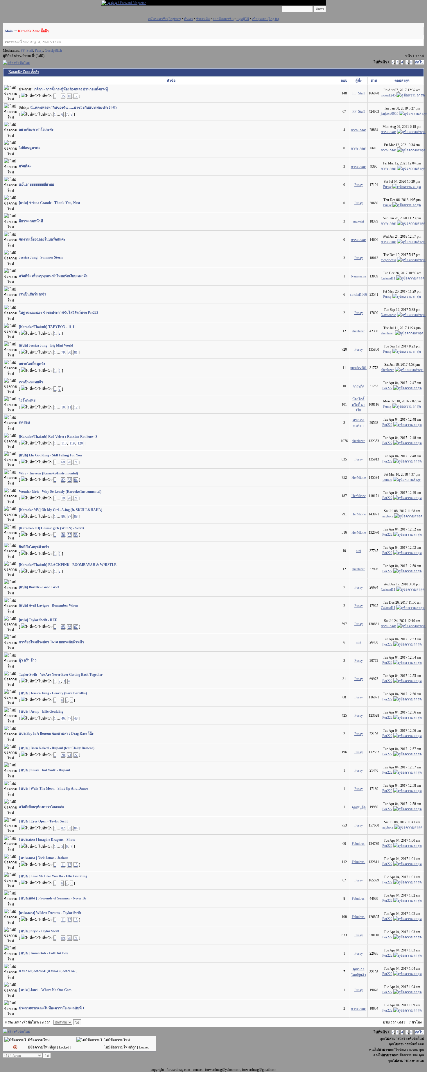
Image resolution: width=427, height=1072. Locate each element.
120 (80, 443)
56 (63, 535)
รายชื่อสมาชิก (223, 19)
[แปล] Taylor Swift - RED (38, 620)
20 (69, 498)
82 (63, 480)
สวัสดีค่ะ (25, 166)
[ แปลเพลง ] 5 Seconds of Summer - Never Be (52, 898)
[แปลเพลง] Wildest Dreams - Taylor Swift (50, 913)
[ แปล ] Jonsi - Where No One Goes (45, 990)
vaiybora (387, 516)
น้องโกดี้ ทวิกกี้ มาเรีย (358, 404)
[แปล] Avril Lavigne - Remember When (48, 605)
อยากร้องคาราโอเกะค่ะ (36, 130)
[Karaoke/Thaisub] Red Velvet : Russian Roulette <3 (58, 437)
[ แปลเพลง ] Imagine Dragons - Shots (47, 840)
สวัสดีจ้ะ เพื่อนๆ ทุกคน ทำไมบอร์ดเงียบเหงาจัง (53, 276)
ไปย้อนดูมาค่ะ (29, 148)
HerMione (358, 478)
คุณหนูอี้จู (358, 807)
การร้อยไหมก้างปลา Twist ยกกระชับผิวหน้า (51, 642)
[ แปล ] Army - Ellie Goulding (41, 711)
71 (76, 462)
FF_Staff (27, 51)
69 (63, 462)
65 (63, 627)
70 (69, 462)
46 (63, 718)
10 (63, 407)
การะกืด (359, 386)
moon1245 (388, 95)
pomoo (387, 480)
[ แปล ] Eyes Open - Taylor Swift (43, 821)
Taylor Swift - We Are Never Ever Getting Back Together (61, 675)
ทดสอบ (24, 422)
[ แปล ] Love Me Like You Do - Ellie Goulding (53, 876)
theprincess (388, 260)
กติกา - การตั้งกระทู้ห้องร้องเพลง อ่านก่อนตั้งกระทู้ (71, 89)
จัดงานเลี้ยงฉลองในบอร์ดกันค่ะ (42, 239)
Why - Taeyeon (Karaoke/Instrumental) (48, 473)
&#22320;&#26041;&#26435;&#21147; (48, 971)
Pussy (39, 51)
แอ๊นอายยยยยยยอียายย (36, 184)
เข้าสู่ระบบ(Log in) (265, 19)
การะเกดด (358, 130)
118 (64, 443)
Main (9, 31)
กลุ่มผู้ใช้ (242, 19)
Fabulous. (358, 844)
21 (76, 498)
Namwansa (358, 276)
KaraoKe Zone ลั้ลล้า (33, 31)
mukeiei (358, 221)
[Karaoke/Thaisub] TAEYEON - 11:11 (47, 327)
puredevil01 (358, 368)
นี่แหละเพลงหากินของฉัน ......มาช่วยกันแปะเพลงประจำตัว (73, 107)
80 (69, 352)
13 (76, 865)
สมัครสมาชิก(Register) (164, 19)
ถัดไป (419, 62)
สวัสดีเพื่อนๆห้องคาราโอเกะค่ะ (41, 807)
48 (76, 718)
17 (76, 96)
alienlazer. (358, 331)
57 (69, 535)
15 (63, 96)
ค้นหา (188, 19)
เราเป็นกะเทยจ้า (31, 382)
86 (63, 517)
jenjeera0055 (389, 114)
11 (69, 407)
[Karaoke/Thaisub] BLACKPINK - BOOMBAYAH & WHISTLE (67, 565)
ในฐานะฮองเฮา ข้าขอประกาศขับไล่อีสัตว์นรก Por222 (58, 313)
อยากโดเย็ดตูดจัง (32, 364)
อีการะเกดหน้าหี (31, 221)
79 (63, 352)
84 (76, 480)
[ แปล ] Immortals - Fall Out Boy (43, 953)
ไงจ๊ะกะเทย (27, 400)
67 (76, 627)
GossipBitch (53, 51)
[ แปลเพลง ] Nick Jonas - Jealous (43, 858)
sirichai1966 (358, 295)
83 (69, 480)
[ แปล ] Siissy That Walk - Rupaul (44, 770)
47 (69, 718)
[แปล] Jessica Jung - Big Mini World (46, 345)
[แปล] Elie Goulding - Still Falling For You (50, 455)
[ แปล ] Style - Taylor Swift (39, 931)
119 (72, 443)
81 (76, 352)
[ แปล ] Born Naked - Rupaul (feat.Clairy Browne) (56, 748)
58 (76, 535)
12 (76, 407)
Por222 (387, 388)
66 (69, 627)
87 (69, 517)
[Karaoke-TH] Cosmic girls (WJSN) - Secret (51, 528)
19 (63, 498)
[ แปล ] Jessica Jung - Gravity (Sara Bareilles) (53, 693)
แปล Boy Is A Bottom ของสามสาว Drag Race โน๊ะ (56, 734)
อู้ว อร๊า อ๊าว (28, 660)
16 (69, 96)
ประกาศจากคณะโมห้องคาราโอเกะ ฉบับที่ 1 (51, 1008)
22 (76, 755)
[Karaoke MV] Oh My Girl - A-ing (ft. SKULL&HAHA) (60, 510)
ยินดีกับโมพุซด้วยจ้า (34, 547)
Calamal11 (388, 278)
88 (76, 517)
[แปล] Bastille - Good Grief (39, 587)
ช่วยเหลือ (203, 19)
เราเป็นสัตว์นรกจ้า (32, 294)
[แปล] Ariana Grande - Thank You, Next (49, 203)
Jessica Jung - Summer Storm (41, 257)
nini (358, 551)
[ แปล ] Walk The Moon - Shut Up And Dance (53, 788)
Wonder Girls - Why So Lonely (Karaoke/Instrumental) (60, 492)
